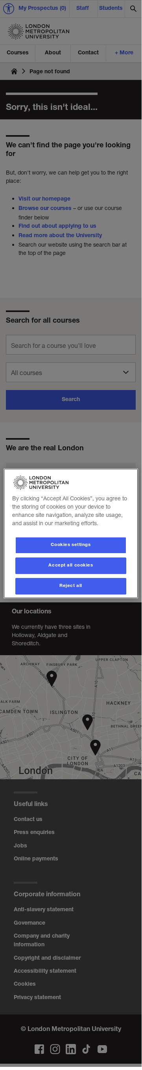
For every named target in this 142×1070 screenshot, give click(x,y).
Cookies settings (70, 545)
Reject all (70, 586)
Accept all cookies (70, 565)
